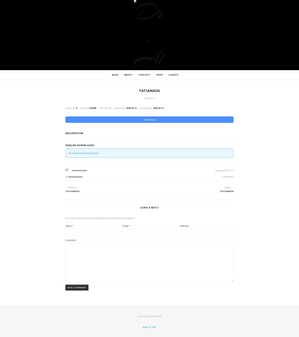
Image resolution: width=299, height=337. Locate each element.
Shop (159, 74)
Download (149, 119)
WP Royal (156, 316)
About (128, 74)
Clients (174, 74)
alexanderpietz (75, 176)
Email (126, 225)
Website (184, 225)
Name (69, 225)
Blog (115, 74)
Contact (144, 74)
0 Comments (227, 176)
